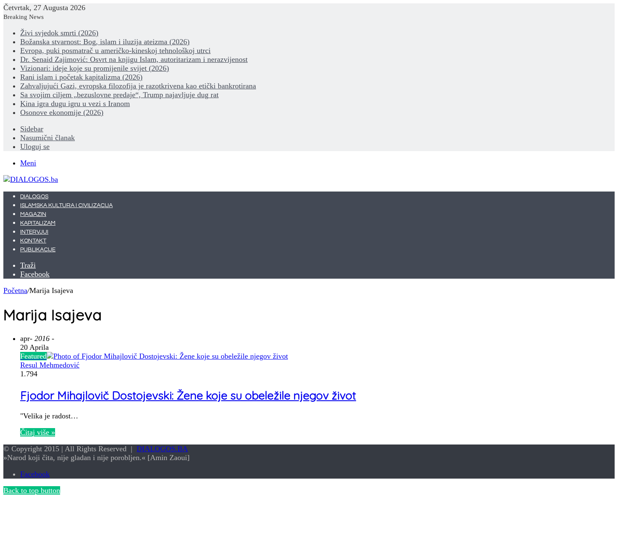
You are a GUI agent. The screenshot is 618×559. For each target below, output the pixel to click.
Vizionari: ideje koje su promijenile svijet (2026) (94, 68)
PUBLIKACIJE (37, 250)
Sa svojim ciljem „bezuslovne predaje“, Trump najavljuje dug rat (119, 95)
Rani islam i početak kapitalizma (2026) (81, 77)
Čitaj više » (37, 432)
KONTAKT (33, 241)
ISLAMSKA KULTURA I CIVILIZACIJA (66, 205)
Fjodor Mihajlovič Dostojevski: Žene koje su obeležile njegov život (188, 395)
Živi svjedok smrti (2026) (59, 33)
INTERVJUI (34, 232)
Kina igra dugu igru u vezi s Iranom (75, 103)
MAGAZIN (33, 214)
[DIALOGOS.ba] (30, 179)
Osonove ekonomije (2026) (61, 112)
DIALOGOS (34, 197)
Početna (15, 290)
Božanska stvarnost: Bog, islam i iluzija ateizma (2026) (105, 41)
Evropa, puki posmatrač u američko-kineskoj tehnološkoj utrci (115, 50)
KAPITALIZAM (37, 223)
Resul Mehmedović (49, 365)
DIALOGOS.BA (162, 449)
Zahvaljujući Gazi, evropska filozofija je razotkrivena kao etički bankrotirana (138, 86)
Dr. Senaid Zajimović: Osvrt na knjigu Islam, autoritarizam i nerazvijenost (134, 59)
